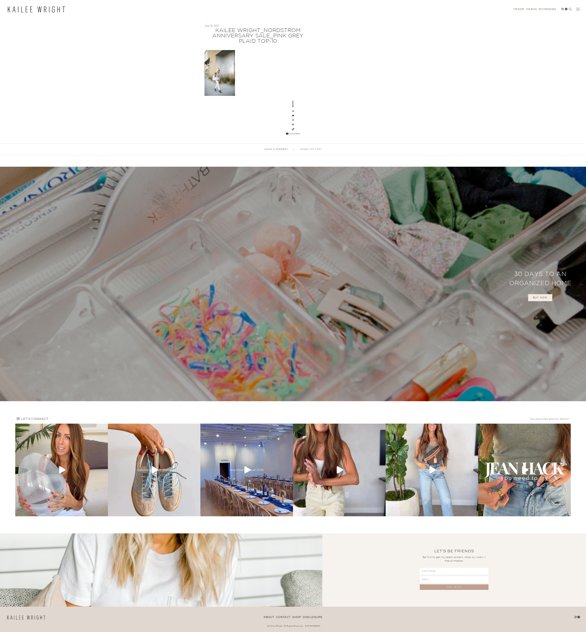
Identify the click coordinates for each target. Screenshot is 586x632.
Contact (283, 617)
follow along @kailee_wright (549, 419)
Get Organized (547, 9)
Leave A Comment (276, 149)
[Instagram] (105, 512)
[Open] (61, 470)
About (268, 617)
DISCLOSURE (313, 617)
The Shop (518, 9)
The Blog (531, 9)
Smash (316, 626)
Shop (296, 617)
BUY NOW (540, 298)
